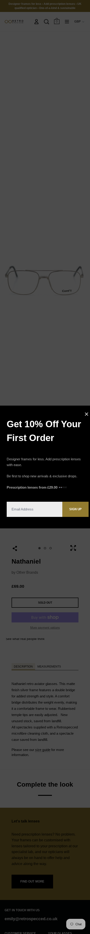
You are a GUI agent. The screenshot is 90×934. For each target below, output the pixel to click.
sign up (75, 509)
